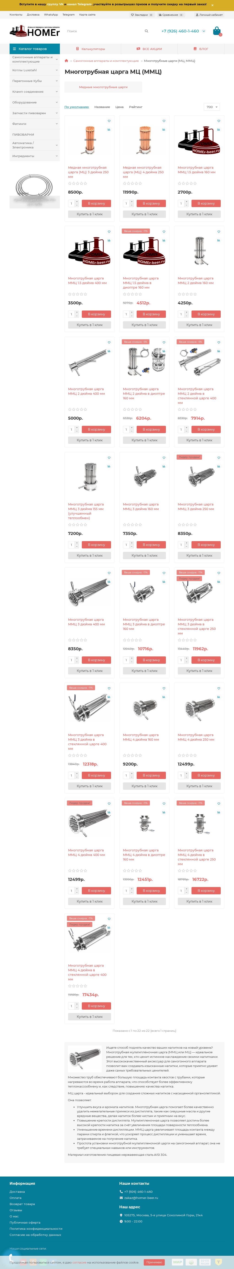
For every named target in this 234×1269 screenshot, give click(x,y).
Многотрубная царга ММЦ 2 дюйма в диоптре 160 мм (144, 393)
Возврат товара (22, 1204)
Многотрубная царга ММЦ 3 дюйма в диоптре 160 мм (144, 624)
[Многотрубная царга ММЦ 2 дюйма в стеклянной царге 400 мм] (199, 361)
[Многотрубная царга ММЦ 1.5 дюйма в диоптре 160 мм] (144, 251)
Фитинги (19, 124)
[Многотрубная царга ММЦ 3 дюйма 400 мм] (89, 592)
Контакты (16, 14)
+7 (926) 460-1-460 (180, 31)
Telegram (69, 14)
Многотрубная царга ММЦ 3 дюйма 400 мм (86, 622)
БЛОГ (203, 49)
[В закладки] (109, 121)
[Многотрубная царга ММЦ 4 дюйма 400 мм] (89, 823)
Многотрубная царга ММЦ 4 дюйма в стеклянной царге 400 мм (87, 972)
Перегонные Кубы (27, 81)
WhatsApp (51, 14)
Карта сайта (87, 14)
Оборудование (24, 102)
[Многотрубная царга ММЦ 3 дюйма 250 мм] (199, 477)
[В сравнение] (109, 129)
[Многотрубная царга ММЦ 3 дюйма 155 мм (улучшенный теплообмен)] (89, 477)
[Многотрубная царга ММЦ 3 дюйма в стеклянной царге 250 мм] (199, 592)
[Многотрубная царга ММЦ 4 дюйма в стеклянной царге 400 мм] (89, 938)
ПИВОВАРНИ (23, 134)
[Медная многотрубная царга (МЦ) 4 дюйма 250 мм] (144, 140)
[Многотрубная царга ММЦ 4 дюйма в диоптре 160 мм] (144, 823)
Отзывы (16, 1210)
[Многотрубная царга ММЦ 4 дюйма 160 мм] (144, 707)
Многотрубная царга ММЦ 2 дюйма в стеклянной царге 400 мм (197, 396)
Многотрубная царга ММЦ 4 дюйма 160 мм (141, 737)
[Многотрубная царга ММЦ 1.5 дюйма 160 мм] (199, 140)
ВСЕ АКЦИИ (152, 49)
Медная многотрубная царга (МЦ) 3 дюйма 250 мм (88, 172)
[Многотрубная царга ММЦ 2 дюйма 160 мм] (199, 251)
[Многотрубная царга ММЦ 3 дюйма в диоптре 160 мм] (144, 592)
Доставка (33, 14)
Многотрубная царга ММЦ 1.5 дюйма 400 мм (87, 280)
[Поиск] (146, 31)
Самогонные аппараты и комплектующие (32, 59)
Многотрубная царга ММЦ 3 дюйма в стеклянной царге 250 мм (197, 626)
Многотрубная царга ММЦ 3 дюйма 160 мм (141, 506)
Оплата (15, 1198)
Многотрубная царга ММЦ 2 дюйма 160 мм (196, 280)
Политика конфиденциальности (36, 1228)
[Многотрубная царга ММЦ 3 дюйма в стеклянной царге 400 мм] (89, 707)
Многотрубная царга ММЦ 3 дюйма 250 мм (196, 506)
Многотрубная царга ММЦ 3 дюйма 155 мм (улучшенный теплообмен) (86, 511)
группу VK (55, 4)
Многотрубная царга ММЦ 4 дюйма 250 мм (196, 737)
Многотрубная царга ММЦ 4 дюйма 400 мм (86, 852)
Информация (22, 1183)
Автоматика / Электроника (23, 145)
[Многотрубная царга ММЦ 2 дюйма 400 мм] (89, 361)
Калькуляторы (93, 49)
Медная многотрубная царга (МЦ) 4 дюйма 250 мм (143, 172)
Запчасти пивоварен (29, 113)
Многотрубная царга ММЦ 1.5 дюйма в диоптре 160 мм (141, 283)
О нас (14, 1216)
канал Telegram (79, 4)
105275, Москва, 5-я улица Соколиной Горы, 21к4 (163, 1215)
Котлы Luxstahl (24, 70)
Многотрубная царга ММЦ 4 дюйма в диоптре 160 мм (144, 854)
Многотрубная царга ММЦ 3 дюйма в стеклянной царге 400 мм (87, 742)
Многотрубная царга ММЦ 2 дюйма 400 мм (86, 391)
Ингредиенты (23, 156)
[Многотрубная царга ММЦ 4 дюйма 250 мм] (199, 707)
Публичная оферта (25, 1222)
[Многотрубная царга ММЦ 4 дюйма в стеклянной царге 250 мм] (199, 823)
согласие (79, 1262)
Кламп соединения (27, 91)
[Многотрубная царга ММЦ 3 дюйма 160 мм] (144, 477)
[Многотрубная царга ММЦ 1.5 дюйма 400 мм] (89, 251)
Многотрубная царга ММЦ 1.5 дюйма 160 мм (196, 170)
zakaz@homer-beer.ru (141, 1198)
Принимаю (154, 1262)
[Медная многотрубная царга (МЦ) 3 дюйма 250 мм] (89, 140)
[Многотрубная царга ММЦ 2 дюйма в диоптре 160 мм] (144, 361)
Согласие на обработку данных (35, 1235)
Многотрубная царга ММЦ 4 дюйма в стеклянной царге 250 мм (197, 857)
